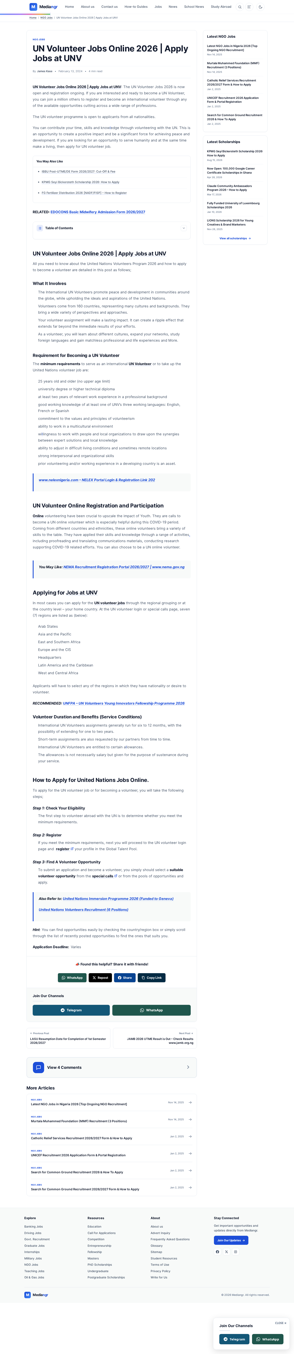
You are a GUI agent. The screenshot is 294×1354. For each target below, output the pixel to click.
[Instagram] (235, 1251)
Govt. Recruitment (37, 1239)
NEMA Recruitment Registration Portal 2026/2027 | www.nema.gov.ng (123, 567)
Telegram (74, 1010)
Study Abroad (221, 7)
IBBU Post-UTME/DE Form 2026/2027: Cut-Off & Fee (78, 171)
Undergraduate (98, 1271)
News (173, 7)
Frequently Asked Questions (170, 1239)
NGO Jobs (46, 17)
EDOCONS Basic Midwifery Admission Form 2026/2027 (98, 212)
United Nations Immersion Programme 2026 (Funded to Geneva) (118, 898)
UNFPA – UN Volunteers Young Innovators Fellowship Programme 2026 (124, 703)
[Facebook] (217, 1251)
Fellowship (95, 1252)
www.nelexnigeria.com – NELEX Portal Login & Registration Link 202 (97, 480)
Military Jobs (33, 1258)
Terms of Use (160, 1264)
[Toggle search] (240, 7)
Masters (93, 1258)
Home (69, 7)
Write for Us (159, 1277)
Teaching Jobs (34, 1271)
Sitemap (156, 1252)
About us (87, 7)
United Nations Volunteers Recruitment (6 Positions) (83, 910)
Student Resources (164, 1258)
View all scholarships (235, 238)
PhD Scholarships (100, 1264)
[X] (226, 1251)
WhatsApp (154, 1010)
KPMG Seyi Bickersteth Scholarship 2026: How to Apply (80, 182)
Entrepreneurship (99, 1245)
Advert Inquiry (160, 1233)
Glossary (157, 1245)
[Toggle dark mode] (260, 7)
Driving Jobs (32, 1233)
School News (194, 7)
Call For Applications (102, 1233)
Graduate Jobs (34, 1245)
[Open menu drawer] (249, 7)
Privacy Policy (160, 1271)
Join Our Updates (231, 1240)
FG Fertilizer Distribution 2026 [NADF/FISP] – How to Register (84, 193)
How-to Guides (136, 7)
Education (94, 1226)
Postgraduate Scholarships (106, 1277)
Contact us (109, 7)
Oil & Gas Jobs (34, 1277)
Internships (32, 1252)
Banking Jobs (33, 1226)
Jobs (158, 7)
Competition (96, 1239)
